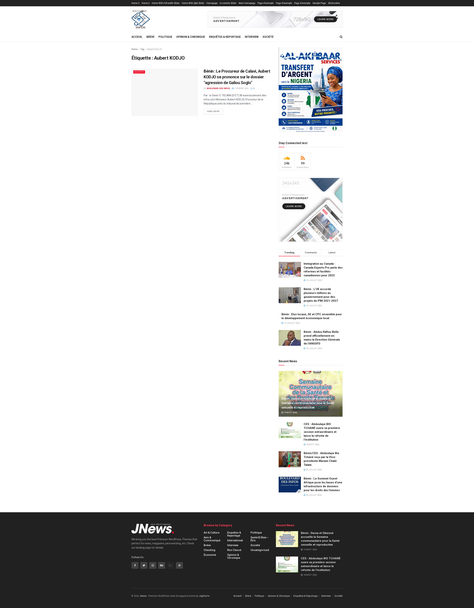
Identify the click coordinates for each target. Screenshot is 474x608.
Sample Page (319, 3)
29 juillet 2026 (313, 470)
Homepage (212, 3)
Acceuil (136, 36)
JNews (143, 596)
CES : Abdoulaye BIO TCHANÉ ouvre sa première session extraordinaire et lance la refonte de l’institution (322, 431)
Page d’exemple (266, 3)
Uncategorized (260, 550)
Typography (137, 9)
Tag (142, 49)
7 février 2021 (241, 88)
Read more (213, 111)
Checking (209, 550)
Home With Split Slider (193, 3)
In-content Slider (228, 3)
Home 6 (146, 3)
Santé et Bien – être (260, 539)
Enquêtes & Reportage (225, 36)
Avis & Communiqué (212, 539)
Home (134, 49)
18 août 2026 (312, 444)
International (235, 540)
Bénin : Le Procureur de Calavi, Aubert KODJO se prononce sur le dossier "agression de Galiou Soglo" (237, 77)
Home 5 (135, 3)
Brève (150, 36)
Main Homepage (247, 3)
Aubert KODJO (154, 49)
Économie (210, 554)
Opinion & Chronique (190, 36)
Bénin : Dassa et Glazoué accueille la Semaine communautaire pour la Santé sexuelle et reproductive (307, 403)
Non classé (234, 550)
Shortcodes (334, 3)
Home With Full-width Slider (166, 3)
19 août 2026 (290, 412)
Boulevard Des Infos (218, 88)
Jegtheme (204, 596)
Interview (251, 36)
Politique (165, 36)
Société (268, 36)
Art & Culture (211, 532)
